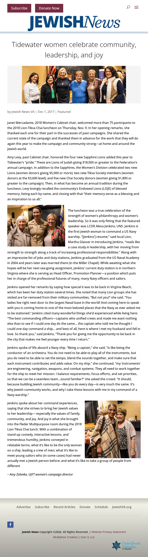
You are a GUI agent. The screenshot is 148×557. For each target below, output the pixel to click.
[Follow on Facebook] (10, 525)
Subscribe (19, 8)
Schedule (101, 507)
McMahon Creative (65, 537)
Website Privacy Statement (109, 532)
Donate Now (49, 8)
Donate (85, 507)
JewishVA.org (121, 507)
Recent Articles (64, 507)
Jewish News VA (23, 112)
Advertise (24, 507)
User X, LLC (88, 537)
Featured (64, 112)
